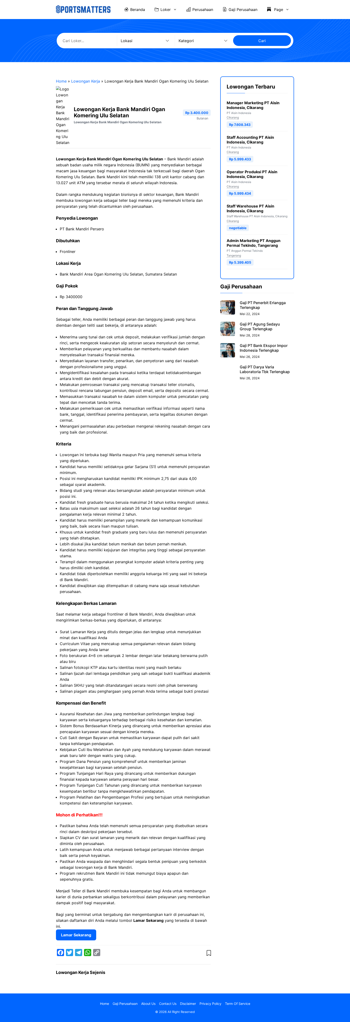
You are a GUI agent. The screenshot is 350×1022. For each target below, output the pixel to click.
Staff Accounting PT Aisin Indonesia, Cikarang (250, 139)
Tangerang (234, 255)
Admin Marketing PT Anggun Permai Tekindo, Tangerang (253, 243)
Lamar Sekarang (76, 935)
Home (61, 81)
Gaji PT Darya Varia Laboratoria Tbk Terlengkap (265, 369)
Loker (165, 9)
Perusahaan (202, 9)
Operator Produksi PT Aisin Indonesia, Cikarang (252, 174)
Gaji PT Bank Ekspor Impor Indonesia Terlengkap (264, 348)
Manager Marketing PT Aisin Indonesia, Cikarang (253, 105)
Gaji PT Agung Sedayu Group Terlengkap (260, 326)
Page (278, 9)
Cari (262, 40)
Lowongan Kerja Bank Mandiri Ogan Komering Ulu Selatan (117, 122)
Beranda (137, 9)
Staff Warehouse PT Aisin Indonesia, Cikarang (250, 208)
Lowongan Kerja (85, 81)
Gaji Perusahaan (243, 9)
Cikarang (233, 117)
